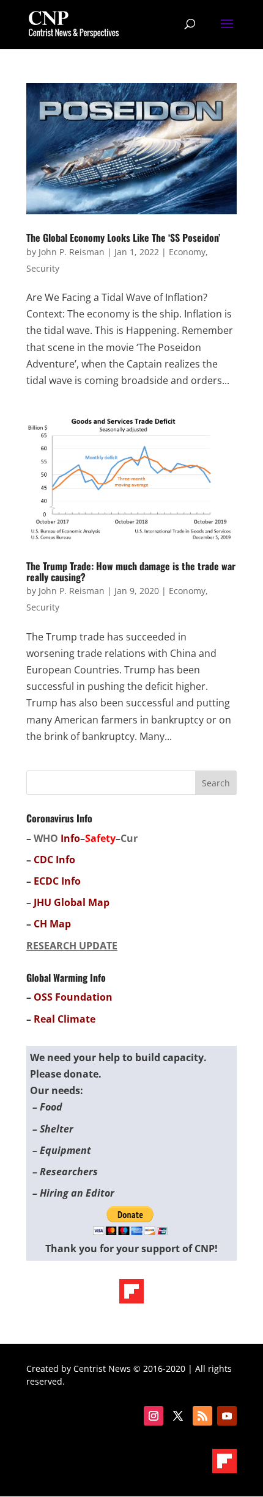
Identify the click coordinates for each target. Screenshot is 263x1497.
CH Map (52, 923)
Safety (100, 838)
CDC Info (54, 859)
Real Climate (64, 1019)
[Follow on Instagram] (153, 1416)
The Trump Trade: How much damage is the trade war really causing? (130, 571)
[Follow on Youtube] (227, 1416)
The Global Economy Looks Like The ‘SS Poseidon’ (123, 237)
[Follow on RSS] (202, 1416)
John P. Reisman (72, 252)
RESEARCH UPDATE (71, 945)
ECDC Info (57, 881)
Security (42, 268)
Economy (187, 252)
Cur (129, 838)
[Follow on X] (178, 1416)
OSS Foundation (73, 997)
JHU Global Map (71, 902)
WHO (46, 838)
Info (70, 838)
